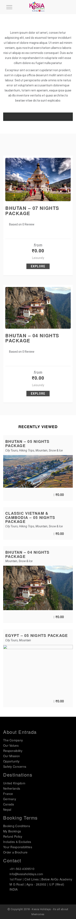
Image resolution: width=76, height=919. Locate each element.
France (8, 794)
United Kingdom (14, 783)
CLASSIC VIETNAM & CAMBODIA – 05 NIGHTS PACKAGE (30, 517)
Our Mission (11, 756)
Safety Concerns (14, 766)
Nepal (7, 809)
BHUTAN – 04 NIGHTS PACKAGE (32, 338)
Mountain (41, 450)
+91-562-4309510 (22, 869)
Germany (9, 799)
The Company (13, 740)
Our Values (11, 745)
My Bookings (12, 831)
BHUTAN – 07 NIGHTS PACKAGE (32, 210)
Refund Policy (12, 836)
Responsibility (12, 751)
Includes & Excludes (17, 842)
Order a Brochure (15, 852)
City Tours (11, 450)
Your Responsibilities (17, 847)
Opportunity (11, 761)
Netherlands (11, 788)
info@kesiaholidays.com (26, 874)
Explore (38, 266)
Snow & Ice (56, 450)
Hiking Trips (26, 450)
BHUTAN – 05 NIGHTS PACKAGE (27, 443)
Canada (8, 804)
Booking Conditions (16, 826)
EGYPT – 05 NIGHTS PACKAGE (36, 635)
